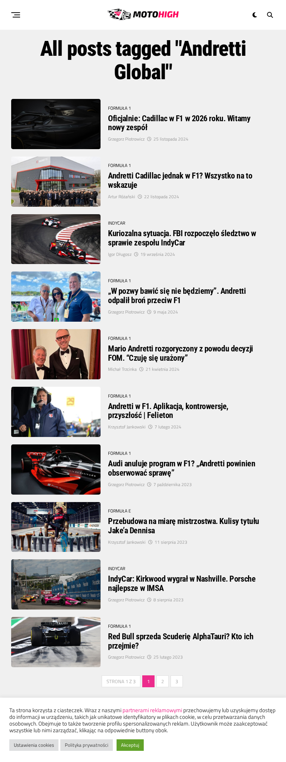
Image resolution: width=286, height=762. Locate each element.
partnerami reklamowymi (152, 710)
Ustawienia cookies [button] (34, 745)
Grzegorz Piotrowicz (126, 138)
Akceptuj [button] (130, 745)
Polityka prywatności (86, 745)
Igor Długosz (119, 254)
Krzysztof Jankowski (127, 426)
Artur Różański (121, 196)
